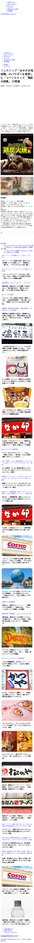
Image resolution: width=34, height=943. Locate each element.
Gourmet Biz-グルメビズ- (9, 936)
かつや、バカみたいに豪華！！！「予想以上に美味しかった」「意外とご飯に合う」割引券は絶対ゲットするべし (16, 694)
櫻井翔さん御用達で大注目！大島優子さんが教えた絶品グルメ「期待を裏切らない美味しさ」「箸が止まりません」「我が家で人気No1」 (16, 316)
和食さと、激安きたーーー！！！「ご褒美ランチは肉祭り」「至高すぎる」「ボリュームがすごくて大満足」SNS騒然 (16, 607)
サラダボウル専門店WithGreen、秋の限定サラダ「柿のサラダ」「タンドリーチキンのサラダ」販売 (16, 845)
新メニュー (10, 5)
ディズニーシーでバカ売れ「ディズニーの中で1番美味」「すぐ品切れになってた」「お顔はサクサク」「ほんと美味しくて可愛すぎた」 (16, 594)
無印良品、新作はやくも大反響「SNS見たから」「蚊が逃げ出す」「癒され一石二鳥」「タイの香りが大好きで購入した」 (16, 288)
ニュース (10, 7)
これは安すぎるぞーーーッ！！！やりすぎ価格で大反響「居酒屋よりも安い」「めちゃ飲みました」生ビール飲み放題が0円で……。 (16, 349)
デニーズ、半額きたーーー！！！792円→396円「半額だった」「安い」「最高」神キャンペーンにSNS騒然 (16, 652)
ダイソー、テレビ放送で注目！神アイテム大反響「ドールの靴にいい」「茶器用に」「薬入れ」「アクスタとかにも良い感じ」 (16, 263)
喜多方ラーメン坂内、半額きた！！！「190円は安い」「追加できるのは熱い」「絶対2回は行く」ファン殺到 (16, 818)
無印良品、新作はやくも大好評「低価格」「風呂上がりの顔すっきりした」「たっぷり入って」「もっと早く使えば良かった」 (16, 922)
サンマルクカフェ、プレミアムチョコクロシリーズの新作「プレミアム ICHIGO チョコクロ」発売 (16, 725)
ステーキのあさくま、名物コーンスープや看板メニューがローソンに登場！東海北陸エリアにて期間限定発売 (16, 412)
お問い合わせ (8, 930)
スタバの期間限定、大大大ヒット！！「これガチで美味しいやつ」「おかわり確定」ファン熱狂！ (16, 664)
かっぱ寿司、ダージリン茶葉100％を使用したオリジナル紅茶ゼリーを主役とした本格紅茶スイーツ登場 (16, 381)
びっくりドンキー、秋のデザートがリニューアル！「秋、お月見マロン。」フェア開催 (16, 756)
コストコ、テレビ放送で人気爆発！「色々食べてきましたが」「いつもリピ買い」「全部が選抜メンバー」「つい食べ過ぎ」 (16, 891)
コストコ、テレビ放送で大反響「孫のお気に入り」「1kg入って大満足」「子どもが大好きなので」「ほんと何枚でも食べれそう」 (16, 561)
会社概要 (10, 11)
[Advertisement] (17, 33)
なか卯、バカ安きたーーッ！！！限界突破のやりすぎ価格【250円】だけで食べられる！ (16, 530)
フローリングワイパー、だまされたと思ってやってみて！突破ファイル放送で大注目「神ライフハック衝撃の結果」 (16, 276)
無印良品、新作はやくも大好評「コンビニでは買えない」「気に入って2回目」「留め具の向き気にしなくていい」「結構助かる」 (16, 620)
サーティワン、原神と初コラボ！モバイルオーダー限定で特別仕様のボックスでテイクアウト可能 (16, 831)
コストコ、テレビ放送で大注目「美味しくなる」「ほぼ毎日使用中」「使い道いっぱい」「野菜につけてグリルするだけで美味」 (16, 301)
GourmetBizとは (8, 928)
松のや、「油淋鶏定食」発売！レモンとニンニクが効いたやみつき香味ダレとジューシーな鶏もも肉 (16, 499)
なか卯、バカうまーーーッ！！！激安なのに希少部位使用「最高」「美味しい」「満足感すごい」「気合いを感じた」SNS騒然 (16, 443)
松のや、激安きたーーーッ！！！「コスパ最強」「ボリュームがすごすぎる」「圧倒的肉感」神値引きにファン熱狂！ (16, 787)
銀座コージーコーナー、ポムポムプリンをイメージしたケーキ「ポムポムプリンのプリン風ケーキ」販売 (16, 485)
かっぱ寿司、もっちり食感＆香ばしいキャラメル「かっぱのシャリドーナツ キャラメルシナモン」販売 (16, 470)
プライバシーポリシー (10, 932)
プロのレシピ (11, 2)
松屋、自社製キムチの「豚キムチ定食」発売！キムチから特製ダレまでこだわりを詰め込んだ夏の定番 (16, 860)
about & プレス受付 (12, 9)
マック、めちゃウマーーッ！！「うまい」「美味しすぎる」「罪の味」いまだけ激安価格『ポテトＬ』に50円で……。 (16, 455)
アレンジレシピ (12, 4)
